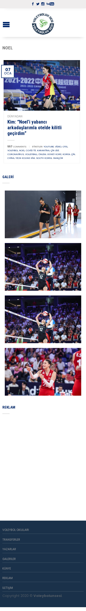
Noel (22, 150)
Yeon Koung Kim (25, 158)
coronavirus (15, 154)
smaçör (58, 158)
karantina (43, 150)
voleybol (12, 150)
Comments (16, 146)
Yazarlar (9, 549)
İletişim (7, 588)
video (58, 146)
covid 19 (31, 150)
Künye (6, 568)
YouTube (49, 146)
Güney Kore (54, 154)
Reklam (7, 578)
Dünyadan (14, 116)
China (10, 158)
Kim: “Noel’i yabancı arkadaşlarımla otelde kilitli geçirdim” (34, 127)
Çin (73, 154)
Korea (66, 154)
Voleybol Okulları (15, 530)
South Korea (44, 158)
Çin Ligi (55, 150)
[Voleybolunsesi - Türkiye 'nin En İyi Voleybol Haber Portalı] (43, 23)
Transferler (11, 540)
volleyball (31, 154)
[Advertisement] (43, 462)
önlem (42, 154)
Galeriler (9, 559)
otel (65, 146)
